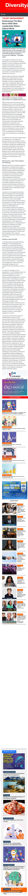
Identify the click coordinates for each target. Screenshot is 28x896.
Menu (3, 14)
